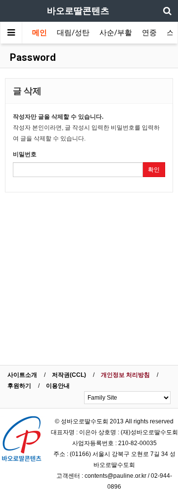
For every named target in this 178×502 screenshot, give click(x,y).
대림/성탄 (73, 32)
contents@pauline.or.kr (115, 475)
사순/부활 (115, 32)
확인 (154, 169)
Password (31, 57)
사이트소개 (22, 374)
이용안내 (58, 385)
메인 (39, 32)
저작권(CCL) (69, 374)
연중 (149, 32)
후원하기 (19, 385)
